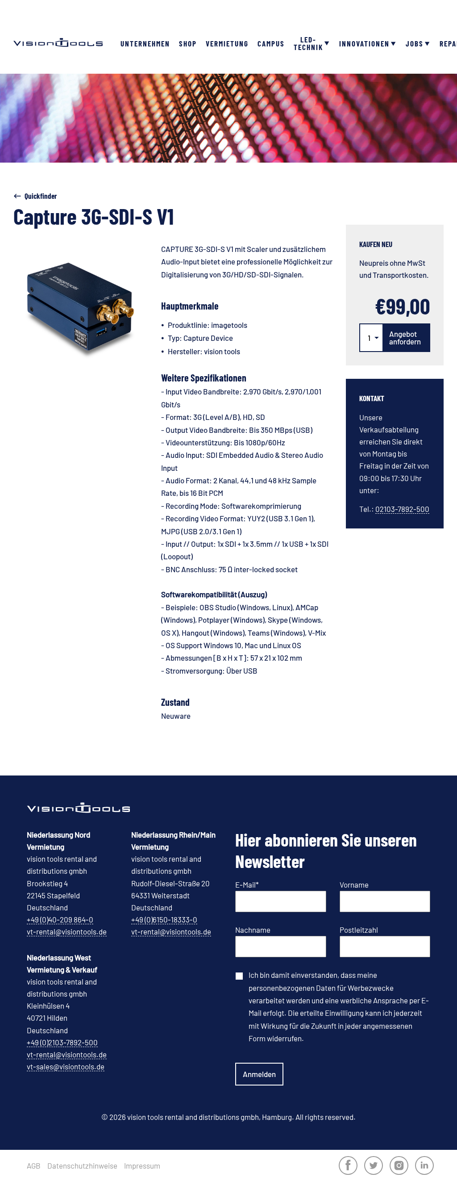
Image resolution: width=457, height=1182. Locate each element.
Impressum (142, 1165)
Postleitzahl (359, 929)
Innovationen (364, 43)
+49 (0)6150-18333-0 (164, 919)
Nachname (252, 929)
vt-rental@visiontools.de (67, 931)
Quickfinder (41, 195)
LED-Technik (308, 43)
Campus (271, 43)
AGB (34, 1165)
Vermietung (227, 43)
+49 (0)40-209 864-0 (60, 919)
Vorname (354, 884)
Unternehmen (145, 43)
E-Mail (247, 884)
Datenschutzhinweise (82, 1165)
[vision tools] (58, 27)
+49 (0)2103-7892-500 (62, 1042)
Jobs (415, 43)
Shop (188, 43)
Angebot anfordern (405, 337)
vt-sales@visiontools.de (65, 1066)
